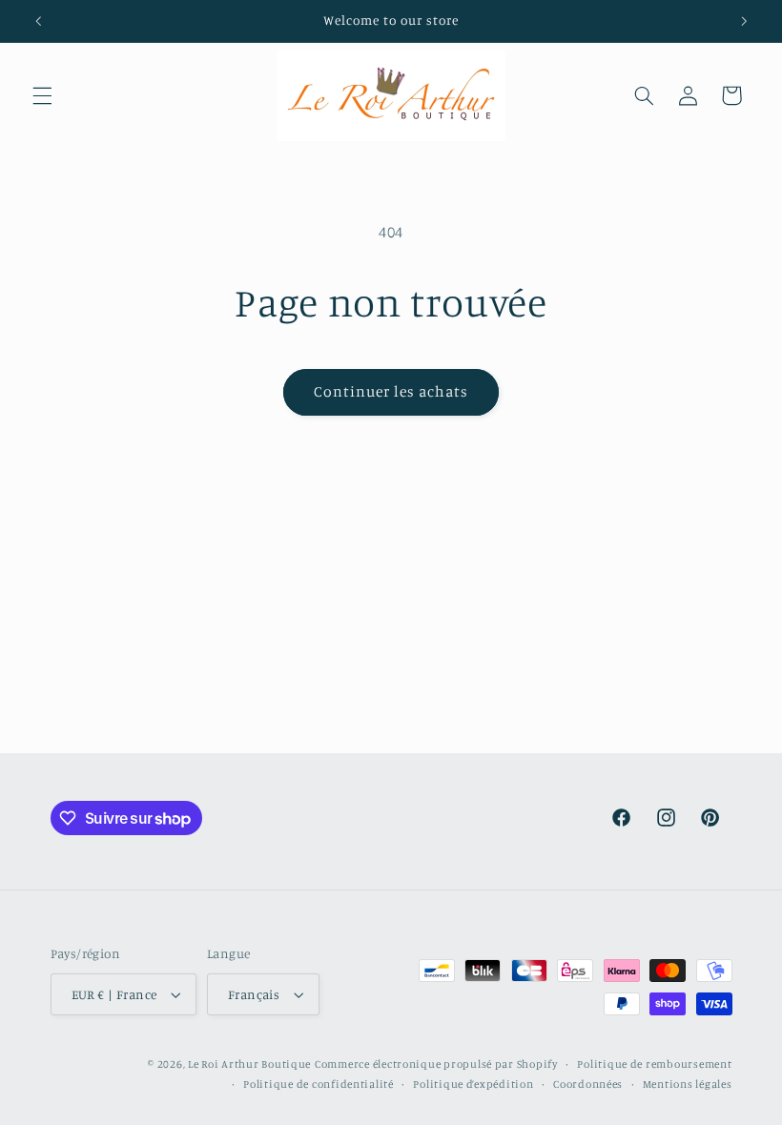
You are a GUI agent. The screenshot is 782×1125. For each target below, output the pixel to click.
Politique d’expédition (473, 1084)
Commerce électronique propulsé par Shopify (436, 1064)
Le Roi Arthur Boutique (249, 1064)
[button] (42, 95)
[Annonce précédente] (38, 21)
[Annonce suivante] (744, 21)
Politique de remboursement (654, 1064)
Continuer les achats (391, 391)
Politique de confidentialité (318, 1084)
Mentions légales (687, 1084)
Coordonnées (588, 1084)
